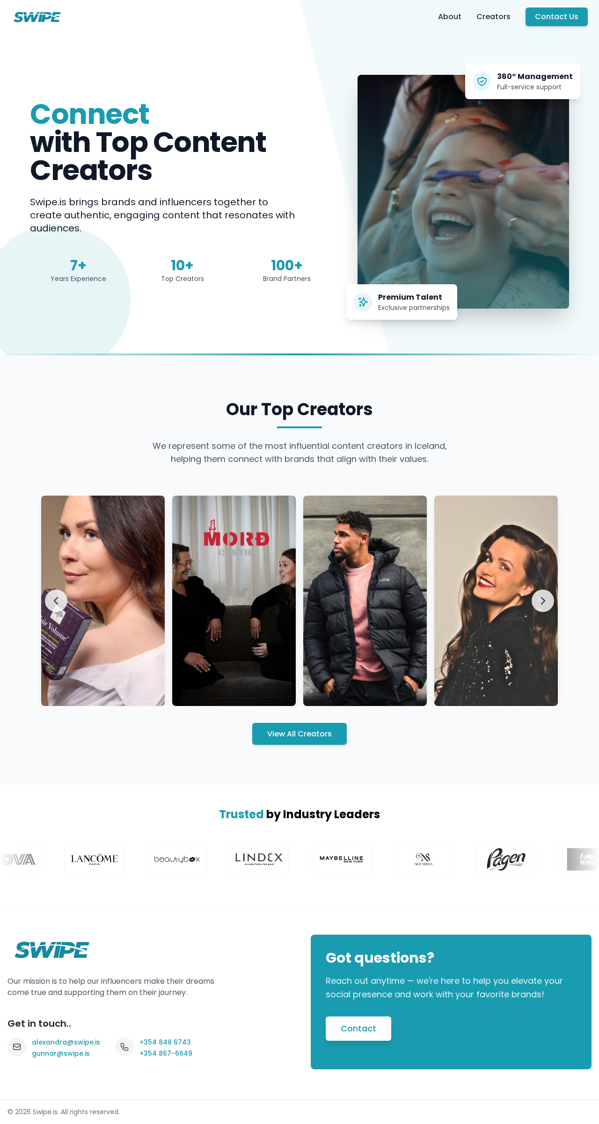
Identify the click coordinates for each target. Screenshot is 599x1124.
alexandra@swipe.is (84, 689)
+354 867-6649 (165, 1053)
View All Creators (299, 733)
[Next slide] (543, 601)
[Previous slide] (56, 601)
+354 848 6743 (165, 1042)
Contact (358, 1028)
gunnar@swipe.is (210, 689)
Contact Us (556, 16)
